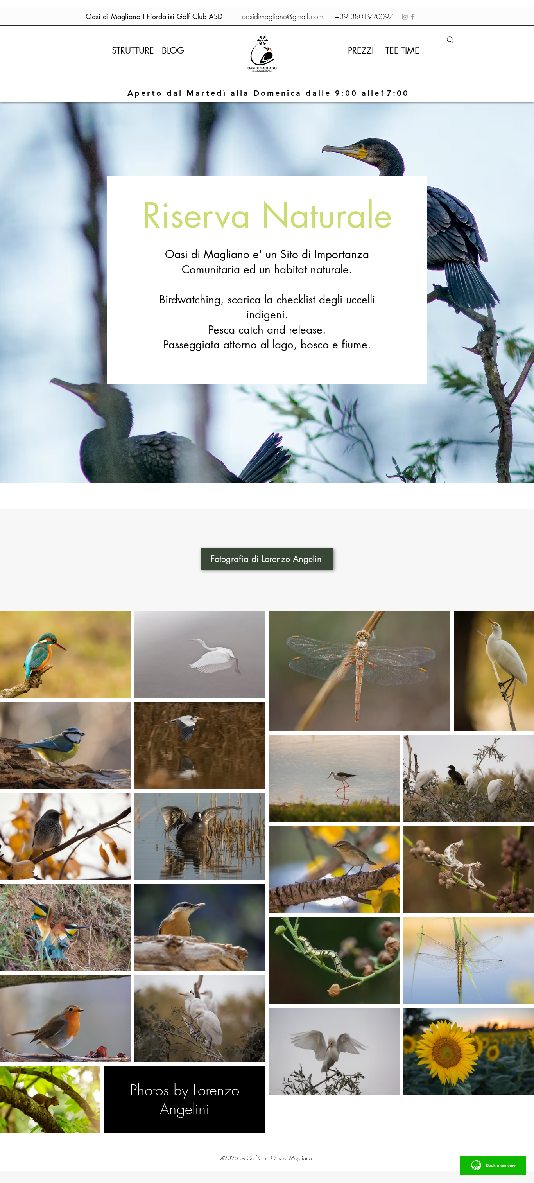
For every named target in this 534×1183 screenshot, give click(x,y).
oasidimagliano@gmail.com (282, 16)
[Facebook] (412, 16)
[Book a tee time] (493, 1169)
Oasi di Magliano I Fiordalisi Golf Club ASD (154, 16)
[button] (133, 50)
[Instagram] (405, 16)
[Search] (450, 40)
